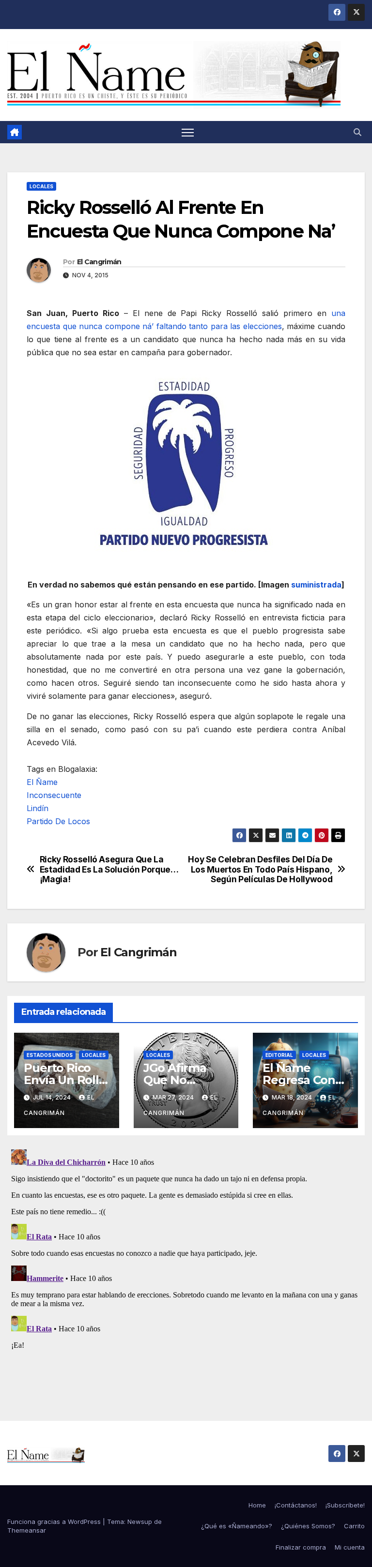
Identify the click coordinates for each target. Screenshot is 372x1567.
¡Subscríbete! (345, 1505)
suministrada (316, 584)
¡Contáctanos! (296, 1505)
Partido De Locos (58, 821)
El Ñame (42, 782)
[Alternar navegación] (188, 132)
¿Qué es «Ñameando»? (236, 1526)
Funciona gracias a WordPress (55, 1521)
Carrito (354, 1526)
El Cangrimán (99, 261)
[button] (357, 132)
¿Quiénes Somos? (308, 1526)
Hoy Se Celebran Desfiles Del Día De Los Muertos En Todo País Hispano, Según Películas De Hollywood (260, 869)
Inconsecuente (54, 795)
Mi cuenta (350, 1547)
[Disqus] (186, 1266)
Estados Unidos (50, 1055)
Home (257, 1505)
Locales (41, 186)
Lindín (37, 808)
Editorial (279, 1055)
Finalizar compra (301, 1547)
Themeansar (26, 1530)
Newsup (139, 1521)
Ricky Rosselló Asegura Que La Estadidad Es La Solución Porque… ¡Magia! (109, 869)
